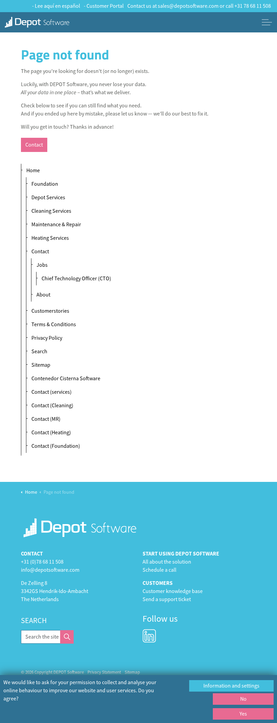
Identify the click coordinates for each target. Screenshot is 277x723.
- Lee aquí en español (56, 6)
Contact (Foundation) (55, 446)
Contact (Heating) (51, 432)
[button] (67, 637)
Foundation (44, 184)
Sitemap (40, 365)
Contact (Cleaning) (52, 405)
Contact (34, 144)
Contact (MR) (45, 419)
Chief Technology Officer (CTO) (76, 278)
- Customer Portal (104, 6)
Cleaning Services (51, 211)
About (43, 294)
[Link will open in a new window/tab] (149, 636)
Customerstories (50, 311)
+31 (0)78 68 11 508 (42, 562)
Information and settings (231, 685)
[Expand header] (267, 22)
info (25, 570)
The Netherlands (40, 599)
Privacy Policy (46, 338)
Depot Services (48, 197)
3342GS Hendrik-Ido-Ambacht (54, 591)
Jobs (42, 265)
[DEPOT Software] (37, 22)
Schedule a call (159, 570)
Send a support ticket (167, 599)
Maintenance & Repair (56, 224)
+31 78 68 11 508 (252, 6)
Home (33, 170)
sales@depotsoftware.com (188, 6)
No (243, 699)
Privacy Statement (104, 672)
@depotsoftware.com (54, 570)
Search (39, 351)
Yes (243, 714)
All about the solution (167, 562)
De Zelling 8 (34, 583)
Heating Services (50, 238)
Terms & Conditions (53, 324)
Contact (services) (51, 392)
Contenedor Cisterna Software (65, 378)
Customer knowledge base (173, 591)
